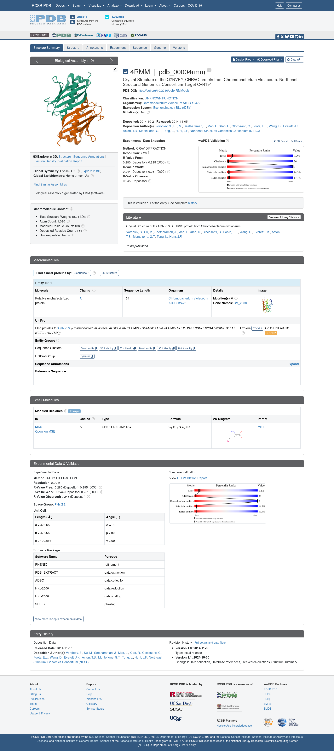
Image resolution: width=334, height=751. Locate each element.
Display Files (243, 59)
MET (261, 426)
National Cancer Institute (235, 737)
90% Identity (145, 348)
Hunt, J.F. (182, 130)
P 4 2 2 (60, 504)
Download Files (270, 59)
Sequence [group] (80, 273)
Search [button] (77, 5)
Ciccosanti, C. (241, 126)
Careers (179, 5)
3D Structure (109, 273)
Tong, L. (168, 130)
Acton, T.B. (130, 130)
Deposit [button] (61, 5)
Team (33, 704)
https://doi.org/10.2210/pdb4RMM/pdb (163, 90)
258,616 (82, 17)
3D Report (282, 141)
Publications (37, 699)
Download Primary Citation (283, 217)
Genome (160, 47)
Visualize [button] (95, 5)
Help (279, 5)
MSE (38, 426)
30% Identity (87, 348)
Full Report (296, 141)
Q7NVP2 (64, 328)
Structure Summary (46, 47)
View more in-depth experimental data (58, 619)
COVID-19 (195, 5)
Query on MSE (45, 431)
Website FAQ (94, 699)
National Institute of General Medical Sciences (83, 741)
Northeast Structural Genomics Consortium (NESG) (225, 130)
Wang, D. (275, 126)
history (192, 203)
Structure (73, 47)
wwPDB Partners (275, 684)
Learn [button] (149, 5)
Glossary (91, 704)
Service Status (95, 708)
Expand (293, 364)
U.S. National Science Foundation (109, 737)
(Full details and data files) (209, 642)
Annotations (94, 47)
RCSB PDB (41, 5)
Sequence (140, 47)
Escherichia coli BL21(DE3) (172, 107)
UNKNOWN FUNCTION (161, 98)
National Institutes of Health (136, 741)
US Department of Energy (171, 737)
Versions (179, 47)
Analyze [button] (113, 5)
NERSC (143, 745)
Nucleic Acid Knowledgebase (234, 725)
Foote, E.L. (259, 126)
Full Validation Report (192, 478)
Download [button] (132, 5)
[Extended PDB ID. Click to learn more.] (209, 69)
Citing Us (35, 694)
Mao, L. (213, 126)
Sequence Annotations (89, 156)
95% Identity (164, 348)
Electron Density (44, 161)
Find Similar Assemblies (50, 184)
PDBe (267, 694)
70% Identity (126, 348)
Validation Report (70, 161)
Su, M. (177, 126)
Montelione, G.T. (150, 130)
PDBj (267, 699)
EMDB (267, 708)
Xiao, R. (224, 126)
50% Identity (106, 348)
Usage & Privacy (40, 713)
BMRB (267, 704)
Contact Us (93, 689)
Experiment (118, 47)
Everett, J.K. (291, 126)
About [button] (163, 5)
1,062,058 (118, 17)
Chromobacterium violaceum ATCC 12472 (171, 103)
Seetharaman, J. (195, 126)
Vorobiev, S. (163, 126)
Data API (296, 59)
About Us (35, 689)
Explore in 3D (91, 171)
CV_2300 (240, 303)
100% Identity (185, 348)
